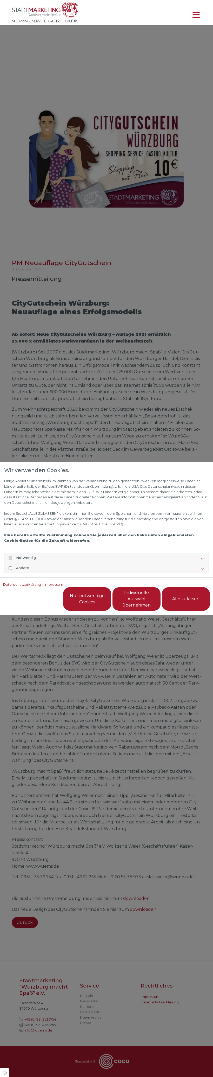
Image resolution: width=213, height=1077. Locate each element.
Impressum (53, 584)
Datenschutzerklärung (22, 584)
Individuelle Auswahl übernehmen (136, 599)
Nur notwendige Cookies (87, 598)
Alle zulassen (185, 598)
